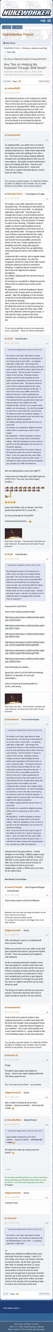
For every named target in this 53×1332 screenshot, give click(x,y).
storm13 (11, 1218)
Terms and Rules (25, 1324)
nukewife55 (13, 88)
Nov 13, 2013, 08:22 (12, 1060)
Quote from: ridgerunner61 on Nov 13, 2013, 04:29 (25, 1131)
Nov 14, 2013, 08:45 (12, 1197)
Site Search (9, 879)
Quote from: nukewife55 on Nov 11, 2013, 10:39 (24, 565)
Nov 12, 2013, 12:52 (12, 1012)
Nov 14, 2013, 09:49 (12, 1223)
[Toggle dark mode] (44, 21)
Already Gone (15, 194)
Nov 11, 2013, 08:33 (12, 559)
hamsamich (13, 135)
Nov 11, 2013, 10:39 (12, 93)
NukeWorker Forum (18, 34)
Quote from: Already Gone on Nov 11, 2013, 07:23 (25, 350)
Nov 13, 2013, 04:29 (12, 1097)
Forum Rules (21, 879)
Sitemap (41, 1327)
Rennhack (13, 719)
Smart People (14, 887)
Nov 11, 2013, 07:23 (12, 198)
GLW (10, 338)
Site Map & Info (11, 1308)
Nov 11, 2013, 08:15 (12, 343)
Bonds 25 (12, 1055)
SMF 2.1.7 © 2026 (16, 1327)
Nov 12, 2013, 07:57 (12, 935)
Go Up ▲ (35, 1324)
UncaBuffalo (14, 1120)
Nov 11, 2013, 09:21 (12, 895)
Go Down (6, 81)
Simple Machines (30, 1327)
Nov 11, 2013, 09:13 (12, 724)
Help (15, 1324)
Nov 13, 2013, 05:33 (12, 1124)
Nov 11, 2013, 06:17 (12, 139)
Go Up (5, 1294)
